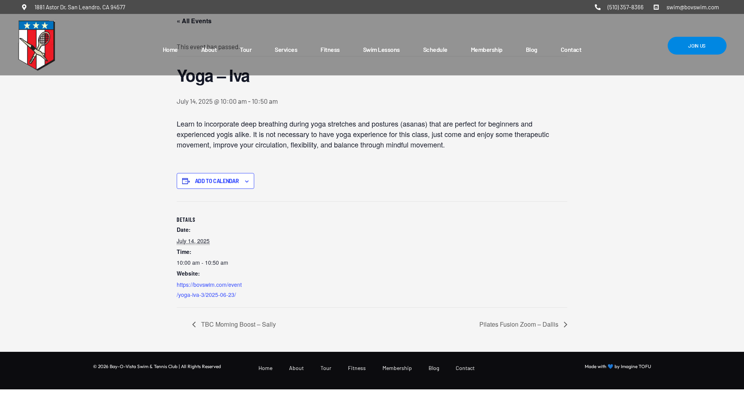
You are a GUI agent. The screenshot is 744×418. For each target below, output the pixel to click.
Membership (487, 49)
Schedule (435, 49)
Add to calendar (217, 181)
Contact (571, 49)
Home (170, 49)
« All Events (194, 20)
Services (286, 49)
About (209, 49)
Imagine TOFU (636, 366)
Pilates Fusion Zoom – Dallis (519, 324)
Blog (531, 49)
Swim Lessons (381, 49)
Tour (245, 49)
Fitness (330, 49)
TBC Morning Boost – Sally (238, 324)
